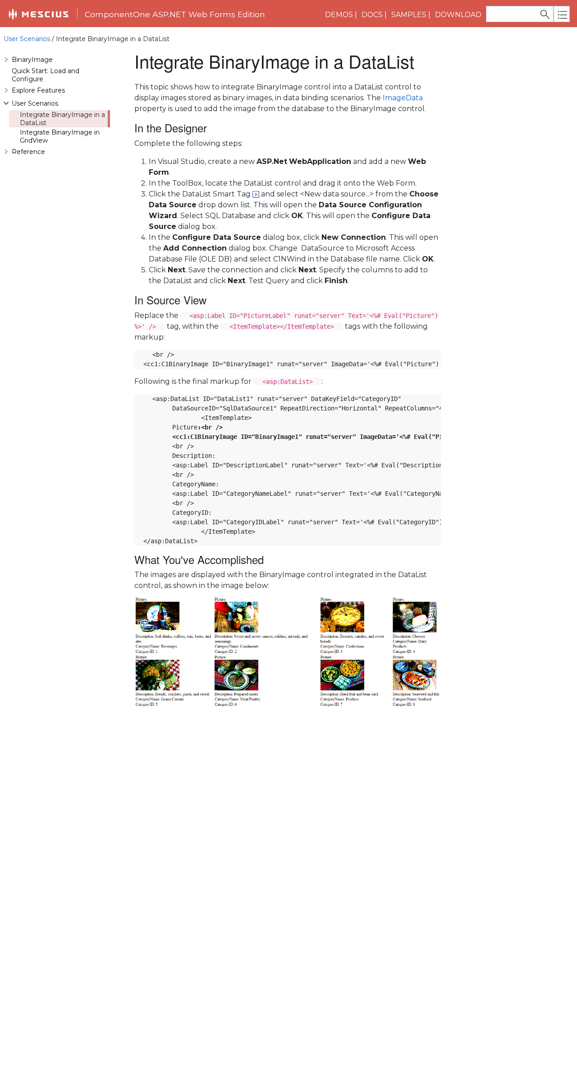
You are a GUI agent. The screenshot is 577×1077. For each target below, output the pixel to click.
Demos (339, 14)
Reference (28, 152)
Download (458, 14)
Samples (408, 14)
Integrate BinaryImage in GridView (60, 136)
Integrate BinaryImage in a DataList (62, 119)
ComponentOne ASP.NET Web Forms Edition (175, 14)
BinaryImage (32, 60)
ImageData (403, 97)
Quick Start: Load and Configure (45, 75)
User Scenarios (27, 39)
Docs (372, 14)
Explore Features (38, 90)
